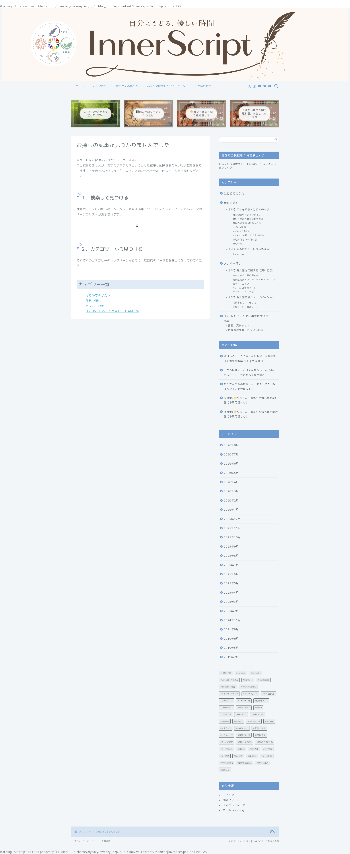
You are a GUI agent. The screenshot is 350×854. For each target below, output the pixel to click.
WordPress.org (233, 810)
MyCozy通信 (239, 227)
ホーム (80, 86)
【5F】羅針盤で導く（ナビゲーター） (251, 297)
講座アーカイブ (241, 283)
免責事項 (106, 841)
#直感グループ (244, 735)
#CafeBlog (240, 673)
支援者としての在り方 (244, 302)
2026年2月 (231, 500)
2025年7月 (231, 565)
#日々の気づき (254, 721)
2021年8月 (231, 629)
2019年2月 (231, 657)
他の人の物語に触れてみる (247, 222)
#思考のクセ (241, 714)
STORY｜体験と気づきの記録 (248, 235)
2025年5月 (231, 583)
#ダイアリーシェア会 (229, 693)
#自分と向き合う (245, 742)
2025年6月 (231, 574)
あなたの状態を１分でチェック (166, 86)
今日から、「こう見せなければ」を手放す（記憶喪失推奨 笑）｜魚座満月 (250, 358)
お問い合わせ (203, 86)
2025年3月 (231, 602)
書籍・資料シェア (239, 325)
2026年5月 (231, 473)
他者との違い (262, 763)
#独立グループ (226, 735)
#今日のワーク (226, 700)
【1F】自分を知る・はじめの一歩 (248, 209)
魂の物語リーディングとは (247, 214)
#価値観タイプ (226, 707)
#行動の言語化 (226, 763)
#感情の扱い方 (257, 714)
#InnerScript (263, 680)
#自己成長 (238, 756)
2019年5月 (231, 648)
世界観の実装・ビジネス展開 (246, 330)
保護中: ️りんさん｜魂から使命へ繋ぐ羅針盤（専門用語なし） (251, 414)
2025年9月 (231, 546)
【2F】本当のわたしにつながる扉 (248, 249)
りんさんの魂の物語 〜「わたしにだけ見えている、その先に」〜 (250, 386)
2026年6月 (231, 463)
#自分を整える (226, 749)
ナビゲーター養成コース (246, 306)
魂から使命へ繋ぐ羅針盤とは (248, 218)
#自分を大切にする (265, 742)
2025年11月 (232, 528)
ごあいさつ (100, 86)
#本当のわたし (242, 728)
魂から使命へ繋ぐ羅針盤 (246, 275)
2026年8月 (231, 445)
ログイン (228, 795)
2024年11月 (232, 620)
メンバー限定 (95, 306)
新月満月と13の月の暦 (245, 239)
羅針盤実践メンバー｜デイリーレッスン (254, 279)
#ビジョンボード (250, 693)
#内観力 (258, 707)
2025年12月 (232, 519)
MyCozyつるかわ (242, 231)
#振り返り (238, 721)
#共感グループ (244, 707)
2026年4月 (231, 482)
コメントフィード (234, 805)
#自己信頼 (254, 749)
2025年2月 (231, 611)
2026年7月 (231, 454)
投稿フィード (231, 800)
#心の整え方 (225, 714)
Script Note (239, 254)
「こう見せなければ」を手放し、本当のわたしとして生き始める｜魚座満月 (250, 372)
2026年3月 (231, 491)
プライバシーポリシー (85, 841)
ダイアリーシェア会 (243, 292)
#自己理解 (252, 756)
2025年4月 (231, 593)
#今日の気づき (244, 700)
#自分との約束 (226, 742)
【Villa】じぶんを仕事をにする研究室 (112, 311)
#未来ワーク (225, 728)
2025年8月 (231, 556)
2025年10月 (232, 537)
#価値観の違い (261, 700)
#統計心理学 (260, 735)
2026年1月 (231, 510)
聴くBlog (237, 243)
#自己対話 (224, 756)
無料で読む (93, 301)
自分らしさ (225, 769)
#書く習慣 (269, 721)
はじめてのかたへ (127, 86)
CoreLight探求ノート (244, 288)
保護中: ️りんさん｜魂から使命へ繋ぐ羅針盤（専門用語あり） (251, 400)
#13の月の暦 (225, 673)
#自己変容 (267, 749)
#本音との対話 (259, 728)
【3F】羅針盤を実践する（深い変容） (251, 270)
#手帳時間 (224, 721)
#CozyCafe (247, 680)
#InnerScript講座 (227, 686)
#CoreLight (255, 673)
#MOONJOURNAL (248, 686)
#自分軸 (241, 749)
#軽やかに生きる (245, 763)
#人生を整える (268, 693)
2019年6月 (231, 639)
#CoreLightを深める (229, 680)
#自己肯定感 (266, 756)
